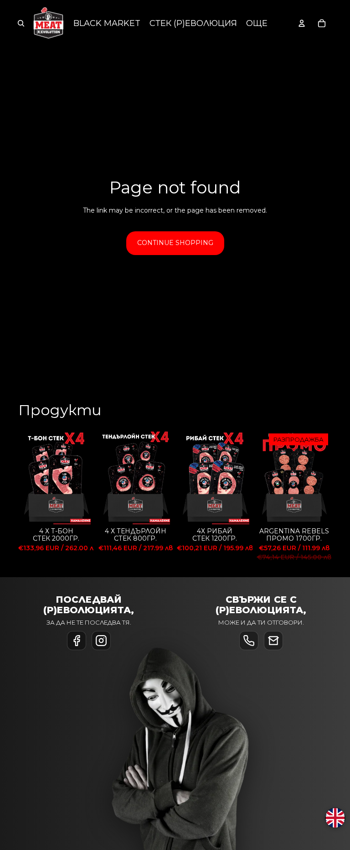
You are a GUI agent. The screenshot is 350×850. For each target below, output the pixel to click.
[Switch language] (335, 818)
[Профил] (302, 23)
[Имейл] (273, 640)
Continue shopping (175, 243)
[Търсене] (21, 23)
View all (320, 413)
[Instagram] (101, 640)
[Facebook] (76, 640)
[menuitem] (257, 23)
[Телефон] (248, 640)
